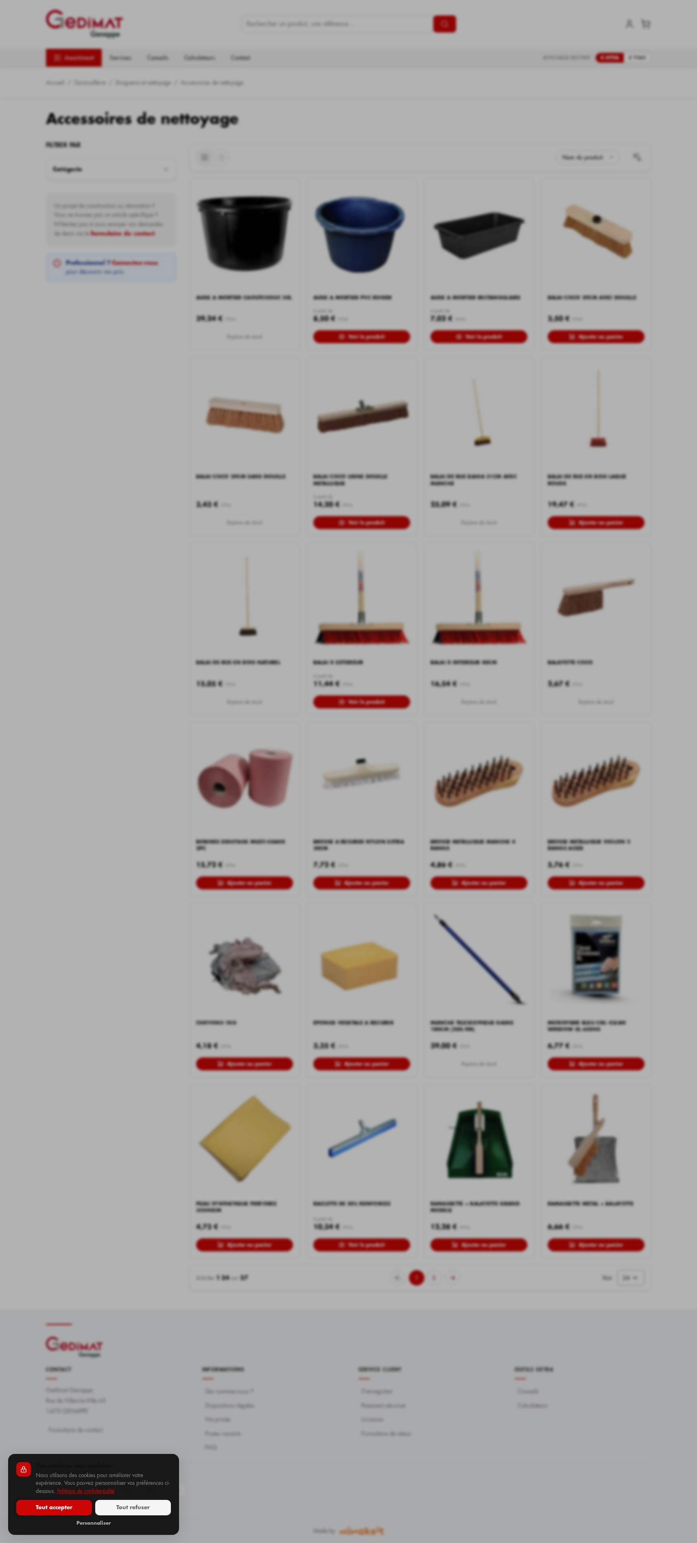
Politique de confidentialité (85, 1491)
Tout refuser (133, 1507)
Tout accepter (54, 1507)
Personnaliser (93, 1523)
